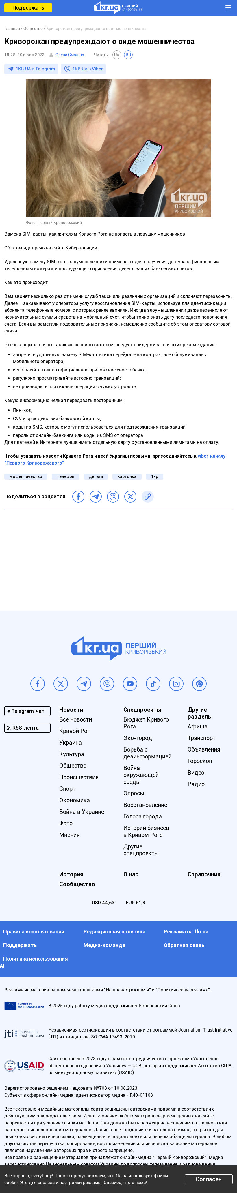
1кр (154, 476)
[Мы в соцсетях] (37, 684)
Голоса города (142, 816)
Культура (71, 754)
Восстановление (145, 804)
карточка (127, 476)
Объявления (204, 749)
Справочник (204, 874)
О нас (130, 874)
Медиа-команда (104, 945)
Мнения (69, 834)
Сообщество (77, 884)
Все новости (75, 719)
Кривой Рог (74, 731)
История (71, 874)
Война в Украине (81, 811)
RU (128, 54)
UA (116, 54)
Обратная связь (184, 945)
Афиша (198, 726)
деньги (96, 476)
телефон (65, 476)
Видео (196, 772)
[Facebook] (78, 497)
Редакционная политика (114, 932)
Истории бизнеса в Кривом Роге (146, 831)
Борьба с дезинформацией (147, 753)
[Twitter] (130, 497)
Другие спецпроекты (141, 850)
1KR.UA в (35, 69)
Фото (66, 823)
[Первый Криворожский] (118, 7)
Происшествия (79, 777)
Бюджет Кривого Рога (146, 723)
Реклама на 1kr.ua (186, 932)
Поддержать (28, 8)
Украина (70, 742)
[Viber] (113, 497)
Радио (196, 784)
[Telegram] (96, 497)
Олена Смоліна (69, 54)
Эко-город (137, 737)
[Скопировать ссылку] (148, 497)
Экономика (74, 800)
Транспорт (202, 737)
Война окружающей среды (141, 774)
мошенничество (26, 476)
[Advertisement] (118, 556)
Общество (72, 765)
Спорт (67, 788)
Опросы (134, 793)
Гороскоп (200, 761)
